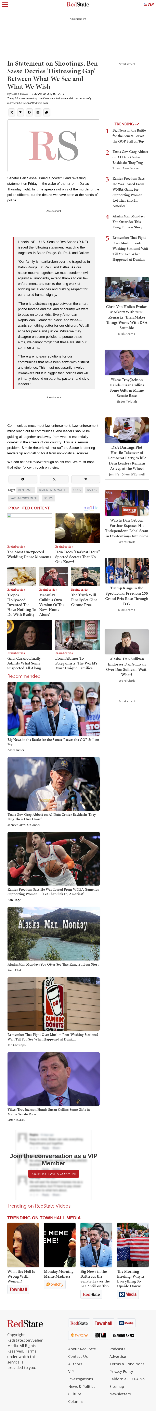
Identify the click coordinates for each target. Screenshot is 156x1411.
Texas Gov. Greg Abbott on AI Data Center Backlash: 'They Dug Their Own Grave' (52, 816)
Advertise (117, 1356)
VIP (71, 1371)
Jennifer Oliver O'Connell (24, 825)
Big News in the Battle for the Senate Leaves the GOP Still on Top (53, 742)
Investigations (80, 1378)
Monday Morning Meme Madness (59, 1273)
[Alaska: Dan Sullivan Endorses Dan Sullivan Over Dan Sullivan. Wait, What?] (127, 641)
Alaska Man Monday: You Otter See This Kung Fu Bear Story (53, 964)
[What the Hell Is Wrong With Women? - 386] (23, 1245)
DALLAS (92, 490)
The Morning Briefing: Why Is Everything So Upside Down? (130, 1278)
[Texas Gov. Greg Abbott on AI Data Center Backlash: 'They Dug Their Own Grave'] (54, 784)
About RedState (82, 1348)
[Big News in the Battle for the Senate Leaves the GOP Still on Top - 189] (96, 1245)
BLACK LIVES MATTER (53, 490)
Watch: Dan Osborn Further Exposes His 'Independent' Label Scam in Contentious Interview (126, 528)
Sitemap (116, 1386)
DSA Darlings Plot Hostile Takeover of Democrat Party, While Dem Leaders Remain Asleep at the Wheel (126, 457)
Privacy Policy (121, 1371)
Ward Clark (15, 970)
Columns (75, 1401)
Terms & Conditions (126, 1363)
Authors (75, 1363)
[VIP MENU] (149, 4)
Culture (74, 1394)
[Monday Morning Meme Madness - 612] (60, 1245)
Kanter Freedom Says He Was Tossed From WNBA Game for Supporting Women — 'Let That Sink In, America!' (53, 891)
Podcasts (117, 1348)
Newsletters (120, 1394)
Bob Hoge (14, 900)
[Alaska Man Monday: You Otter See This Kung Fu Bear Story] (54, 934)
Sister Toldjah (16, 1120)
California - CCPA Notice (129, 1378)
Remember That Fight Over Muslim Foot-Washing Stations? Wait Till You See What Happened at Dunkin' (53, 1037)
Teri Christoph (17, 1045)
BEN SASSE (25, 490)
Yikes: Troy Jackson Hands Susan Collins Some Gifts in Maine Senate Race (49, 1111)
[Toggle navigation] (5, 4)
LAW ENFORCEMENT (24, 498)
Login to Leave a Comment (54, 1174)
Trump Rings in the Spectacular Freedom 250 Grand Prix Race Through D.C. (126, 596)
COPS (77, 490)
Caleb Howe (19, 93)
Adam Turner (16, 750)
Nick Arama (126, 334)
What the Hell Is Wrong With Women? (21, 1276)
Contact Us (78, 1356)
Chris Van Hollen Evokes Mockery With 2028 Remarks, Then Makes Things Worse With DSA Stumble (126, 317)
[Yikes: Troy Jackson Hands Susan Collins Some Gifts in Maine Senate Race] (54, 1079)
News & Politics (81, 1386)
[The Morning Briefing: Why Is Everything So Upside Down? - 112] (133, 1245)
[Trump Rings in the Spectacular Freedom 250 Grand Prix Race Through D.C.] (127, 570)
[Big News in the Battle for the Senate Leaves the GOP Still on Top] (54, 709)
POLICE (48, 498)
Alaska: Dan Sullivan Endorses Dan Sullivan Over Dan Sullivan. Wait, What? (126, 666)
